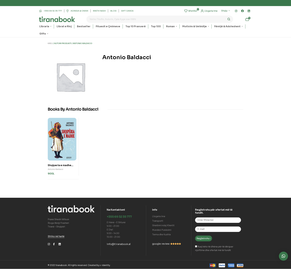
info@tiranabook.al (119, 244)
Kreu (50, 43)
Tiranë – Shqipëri (56, 226)
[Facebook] (242, 11)
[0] (190, 11)
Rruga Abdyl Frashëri (58, 223)
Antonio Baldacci (55, 169)
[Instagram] (236, 11)
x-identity (105, 265)
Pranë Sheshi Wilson (58, 219)
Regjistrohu (203, 238)
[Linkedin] (249, 11)
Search (229, 19)
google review (161, 243)
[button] (283, 256)
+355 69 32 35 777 (119, 217)
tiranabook (61, 265)
